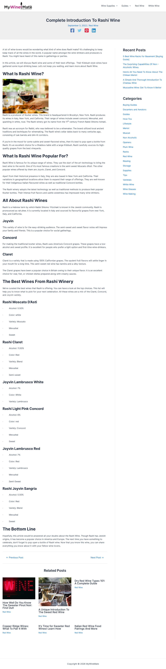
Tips (125, 175)
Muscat (126, 133)
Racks (126, 151)
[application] (116, 6)
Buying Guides (130, 105)
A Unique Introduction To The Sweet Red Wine (54, 611)
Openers (127, 142)
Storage (127, 165)
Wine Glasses (129, 189)
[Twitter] (79, 30)
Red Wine (93, 25)
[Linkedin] (94, 30)
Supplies (127, 170)
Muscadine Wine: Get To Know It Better (142, 87)
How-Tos (127, 119)
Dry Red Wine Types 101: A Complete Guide (90, 582)
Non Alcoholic (130, 137)
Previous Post (14, 557)
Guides (126, 114)
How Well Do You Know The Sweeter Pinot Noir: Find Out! (17, 605)
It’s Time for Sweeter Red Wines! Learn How (54, 627)
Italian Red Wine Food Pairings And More (88, 627)
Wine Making (129, 194)
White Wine (128, 184)
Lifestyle (127, 123)
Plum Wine (128, 147)
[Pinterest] (87, 30)
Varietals (127, 179)
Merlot (126, 128)
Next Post (97, 557)
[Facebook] (72, 30)
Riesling (126, 161)
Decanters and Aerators (134, 109)
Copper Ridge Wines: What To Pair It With (16, 627)
